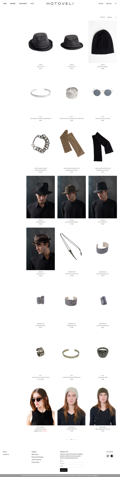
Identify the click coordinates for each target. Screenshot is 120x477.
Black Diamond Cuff (103, 274)
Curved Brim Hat (40, 222)
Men (5, 3)
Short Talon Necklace (71, 273)
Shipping (33, 451)
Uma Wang (72, 427)
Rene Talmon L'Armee (41, 168)
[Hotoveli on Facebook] (111, 456)
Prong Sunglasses (40, 429)
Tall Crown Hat (102, 222)
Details (95, 475)
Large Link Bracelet (40, 170)
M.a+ (40, 116)
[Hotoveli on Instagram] (107, 456)
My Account (34, 454)
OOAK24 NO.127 (41, 274)
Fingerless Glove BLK (102, 170)
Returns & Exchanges (37, 457)
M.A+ (71, 116)
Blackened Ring (40, 325)
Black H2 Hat (40, 66)
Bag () (109, 3)
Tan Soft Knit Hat (72, 429)
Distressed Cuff (71, 325)
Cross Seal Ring (102, 377)
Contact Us (6, 454)
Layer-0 (41, 64)
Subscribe (64, 470)
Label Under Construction (72, 168)
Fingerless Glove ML (72, 170)
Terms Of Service (36, 459)
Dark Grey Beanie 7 (102, 66)
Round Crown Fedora (71, 222)
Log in (101, 3)
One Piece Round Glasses (102, 118)
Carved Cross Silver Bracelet (71, 377)
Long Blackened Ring (103, 325)
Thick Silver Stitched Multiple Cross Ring (71, 118)
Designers (23, 3)
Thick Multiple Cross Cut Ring (40, 377)
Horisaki (40, 220)
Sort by (102, 17)
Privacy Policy (35, 462)
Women (12, 3)
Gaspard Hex (71, 271)
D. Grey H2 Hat (72, 66)
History (5, 451)
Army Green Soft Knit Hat (102, 429)
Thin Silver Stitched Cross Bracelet (40, 118)
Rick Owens (40, 427)
